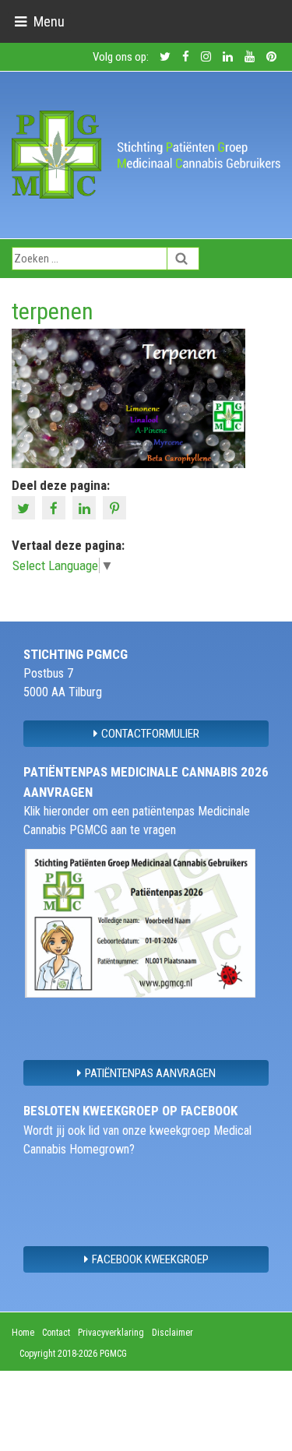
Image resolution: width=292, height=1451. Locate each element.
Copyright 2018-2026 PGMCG (73, 1353)
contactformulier (150, 734)
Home (23, 1332)
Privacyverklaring (111, 1332)
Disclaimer (172, 1332)
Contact (56, 1332)
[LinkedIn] (86, 506)
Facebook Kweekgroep (150, 1259)
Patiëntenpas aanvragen (150, 1073)
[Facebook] (55, 506)
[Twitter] (25, 506)
